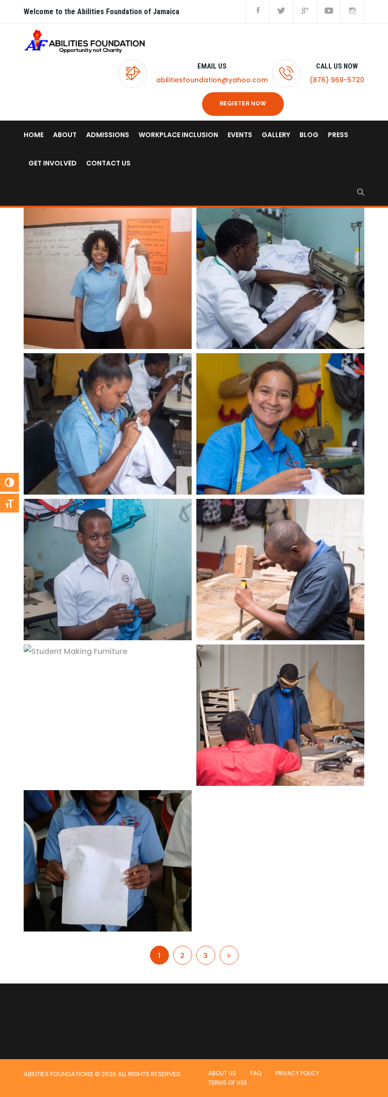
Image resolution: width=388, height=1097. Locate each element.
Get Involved (52, 163)
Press (338, 134)
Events (240, 134)
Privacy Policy (297, 1073)
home (34, 134)
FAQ (255, 1073)
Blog (309, 134)
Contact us (108, 163)
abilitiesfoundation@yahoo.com (212, 80)
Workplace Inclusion (178, 134)
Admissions (107, 134)
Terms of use (227, 1083)
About (65, 134)
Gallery (276, 134)
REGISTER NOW (243, 103)
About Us (222, 1073)
